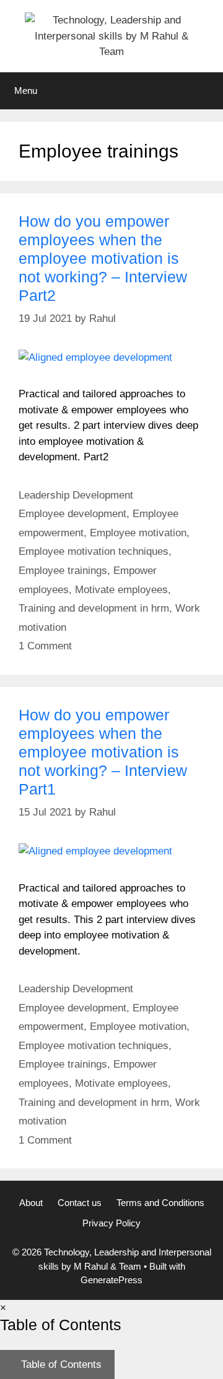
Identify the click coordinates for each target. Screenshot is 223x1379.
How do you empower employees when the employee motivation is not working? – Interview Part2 (103, 258)
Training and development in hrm (94, 608)
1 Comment (45, 646)
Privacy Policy (111, 1223)
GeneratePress (111, 1280)
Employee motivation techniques (93, 551)
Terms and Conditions (160, 1202)
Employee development (72, 514)
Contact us (80, 1202)
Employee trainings (63, 570)
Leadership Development (76, 495)
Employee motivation (138, 533)
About (31, 1202)
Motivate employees (121, 590)
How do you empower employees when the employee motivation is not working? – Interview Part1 (103, 752)
